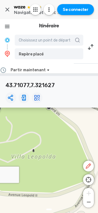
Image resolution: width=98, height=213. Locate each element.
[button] (49, 53)
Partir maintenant (28, 70)
